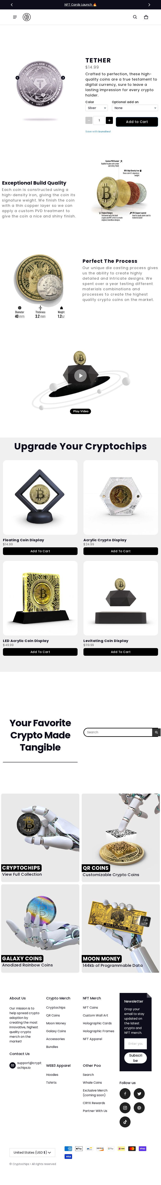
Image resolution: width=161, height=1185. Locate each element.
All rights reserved (44, 1164)
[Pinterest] (139, 1107)
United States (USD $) (30, 1152)
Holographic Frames (98, 1031)
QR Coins (53, 1015)
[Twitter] (139, 1093)
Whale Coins (92, 1082)
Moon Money (56, 1023)
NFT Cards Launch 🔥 (80, 4)
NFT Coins (90, 1007)
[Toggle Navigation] (14, 17)
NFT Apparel (92, 1039)
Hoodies (52, 1074)
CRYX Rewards (94, 1103)
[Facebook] (125, 1093)
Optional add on (125, 102)
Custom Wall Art (95, 1015)
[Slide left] (11, 4)
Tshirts (51, 1082)
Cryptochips (55, 1007)
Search (88, 1074)
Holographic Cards (97, 1023)
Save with (98, 131)
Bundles (52, 1047)
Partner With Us (95, 1111)
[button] (135, 17)
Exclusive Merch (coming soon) (95, 1092)
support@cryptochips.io (29, 1065)
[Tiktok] (125, 1121)
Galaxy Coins (56, 1031)
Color (89, 102)
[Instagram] (125, 1107)
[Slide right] (149, 4)
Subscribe (135, 1058)
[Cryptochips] (27, 17)
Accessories (55, 1039)
